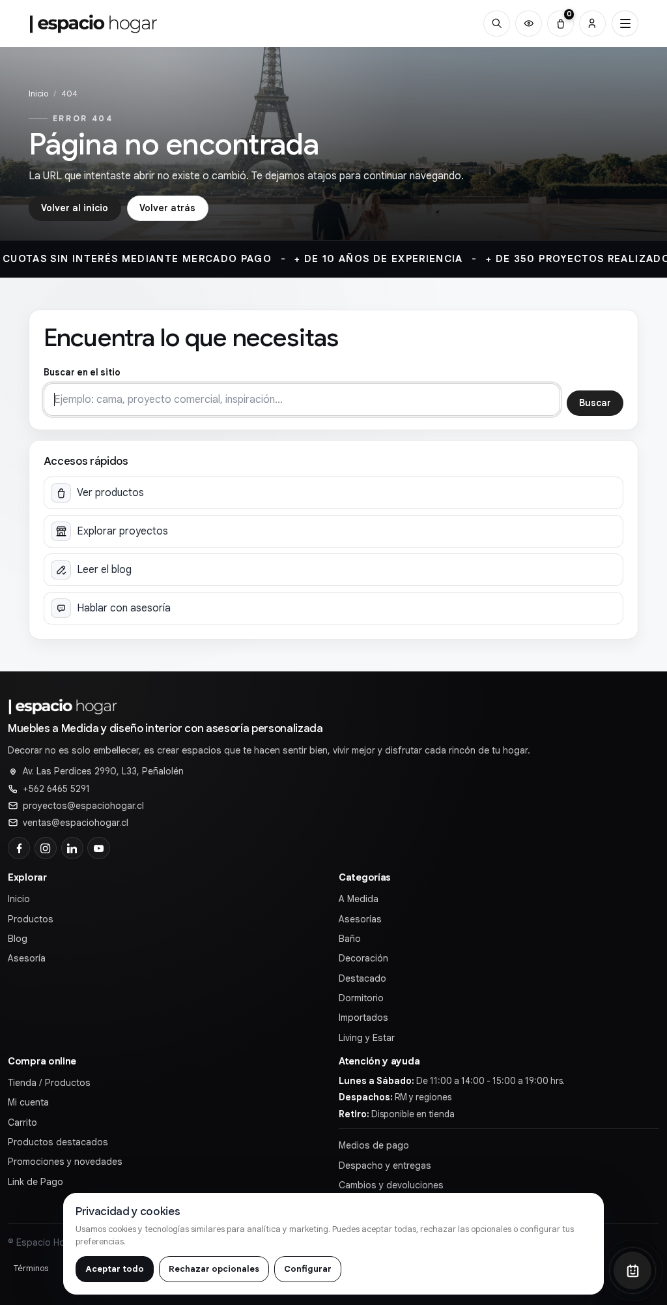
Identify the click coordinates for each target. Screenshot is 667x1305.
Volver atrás (167, 208)
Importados (363, 1017)
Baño (350, 939)
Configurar (308, 1268)
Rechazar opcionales (214, 1268)
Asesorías (360, 919)
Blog (17, 939)
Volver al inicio (74, 208)
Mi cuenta (28, 1102)
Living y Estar (367, 1038)
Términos (31, 1268)
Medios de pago (374, 1145)
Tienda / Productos (49, 1083)
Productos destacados (58, 1142)
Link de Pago (35, 1182)
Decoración (363, 958)
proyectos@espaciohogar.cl (83, 806)
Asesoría (27, 958)
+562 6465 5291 (56, 789)
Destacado (362, 978)
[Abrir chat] (632, 1270)
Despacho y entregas (385, 1165)
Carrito (22, 1122)
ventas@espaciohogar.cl (75, 822)
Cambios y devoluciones (391, 1185)
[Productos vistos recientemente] (528, 23)
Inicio (38, 93)
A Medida (358, 899)
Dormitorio (361, 998)
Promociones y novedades (65, 1161)
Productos (30, 919)
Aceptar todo (114, 1268)
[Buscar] (496, 23)
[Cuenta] (592, 23)
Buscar (595, 403)
